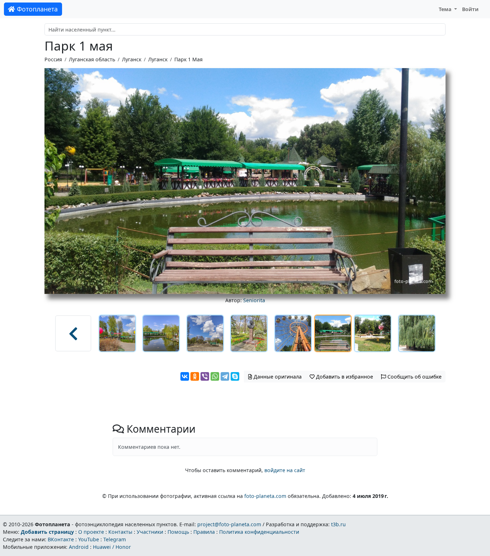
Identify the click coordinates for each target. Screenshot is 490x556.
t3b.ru (338, 524)
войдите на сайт (284, 470)
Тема (446, 9)
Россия (53, 59)
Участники (150, 531)
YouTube (88, 539)
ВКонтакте (61, 539)
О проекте (91, 531)
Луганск (131, 59)
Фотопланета (36, 9)
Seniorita (254, 300)
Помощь (178, 531)
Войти (470, 9)
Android (79, 546)
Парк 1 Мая (188, 59)
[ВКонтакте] (184, 376)
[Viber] (205, 376)
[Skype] (235, 376)
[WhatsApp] (215, 376)
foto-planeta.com (265, 496)
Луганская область (92, 59)
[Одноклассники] (194, 376)
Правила (204, 531)
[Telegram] (225, 376)
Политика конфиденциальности (259, 531)
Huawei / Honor (112, 546)
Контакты (120, 531)
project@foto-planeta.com (229, 524)
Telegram (114, 539)
